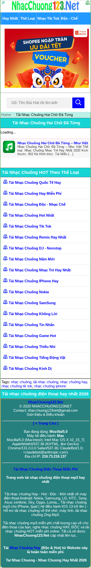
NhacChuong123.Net (45, 402)
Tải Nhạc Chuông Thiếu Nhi (32, 347)
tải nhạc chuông (45, 382)
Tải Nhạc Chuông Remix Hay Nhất (37, 237)
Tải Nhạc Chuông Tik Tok (30, 226)
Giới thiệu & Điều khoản (45, 414)
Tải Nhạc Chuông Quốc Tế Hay (35, 182)
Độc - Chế (69, 18)
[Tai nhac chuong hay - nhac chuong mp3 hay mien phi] (45, 10)
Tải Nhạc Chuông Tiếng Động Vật (37, 357)
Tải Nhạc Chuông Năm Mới (32, 259)
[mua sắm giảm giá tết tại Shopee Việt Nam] (45, 86)
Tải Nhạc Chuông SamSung (32, 303)
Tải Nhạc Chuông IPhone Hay (33, 281)
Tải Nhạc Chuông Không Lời (33, 314)
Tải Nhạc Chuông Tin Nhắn (31, 325)
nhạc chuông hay (73, 382)
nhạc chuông (21, 382)
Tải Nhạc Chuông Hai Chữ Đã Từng (46, 123)
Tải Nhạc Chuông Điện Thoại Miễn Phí (45, 469)
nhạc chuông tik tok (16, 386)
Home (6, 115)
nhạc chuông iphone (50, 386)
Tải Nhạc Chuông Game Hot (32, 336)
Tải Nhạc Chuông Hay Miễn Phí (35, 193)
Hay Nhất (10, 18)
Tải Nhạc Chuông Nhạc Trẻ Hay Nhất (40, 270)
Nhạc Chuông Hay (24, 548)
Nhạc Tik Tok (48, 18)
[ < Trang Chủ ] (45, 423)
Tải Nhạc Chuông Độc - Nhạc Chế (37, 204)
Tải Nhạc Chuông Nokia (29, 292)
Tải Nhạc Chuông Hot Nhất (31, 215)
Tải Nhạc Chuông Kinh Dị (30, 368)
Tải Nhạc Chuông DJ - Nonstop (35, 248)
